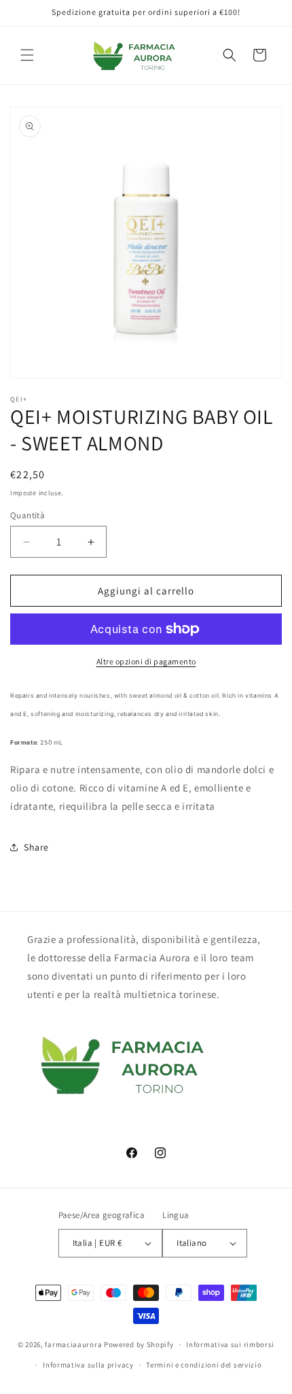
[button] (27, 55)
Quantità (27, 515)
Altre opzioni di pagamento (146, 661)
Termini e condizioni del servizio (203, 1365)
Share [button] (36, 847)
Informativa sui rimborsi (230, 1344)
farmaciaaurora (73, 1344)
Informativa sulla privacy (88, 1365)
